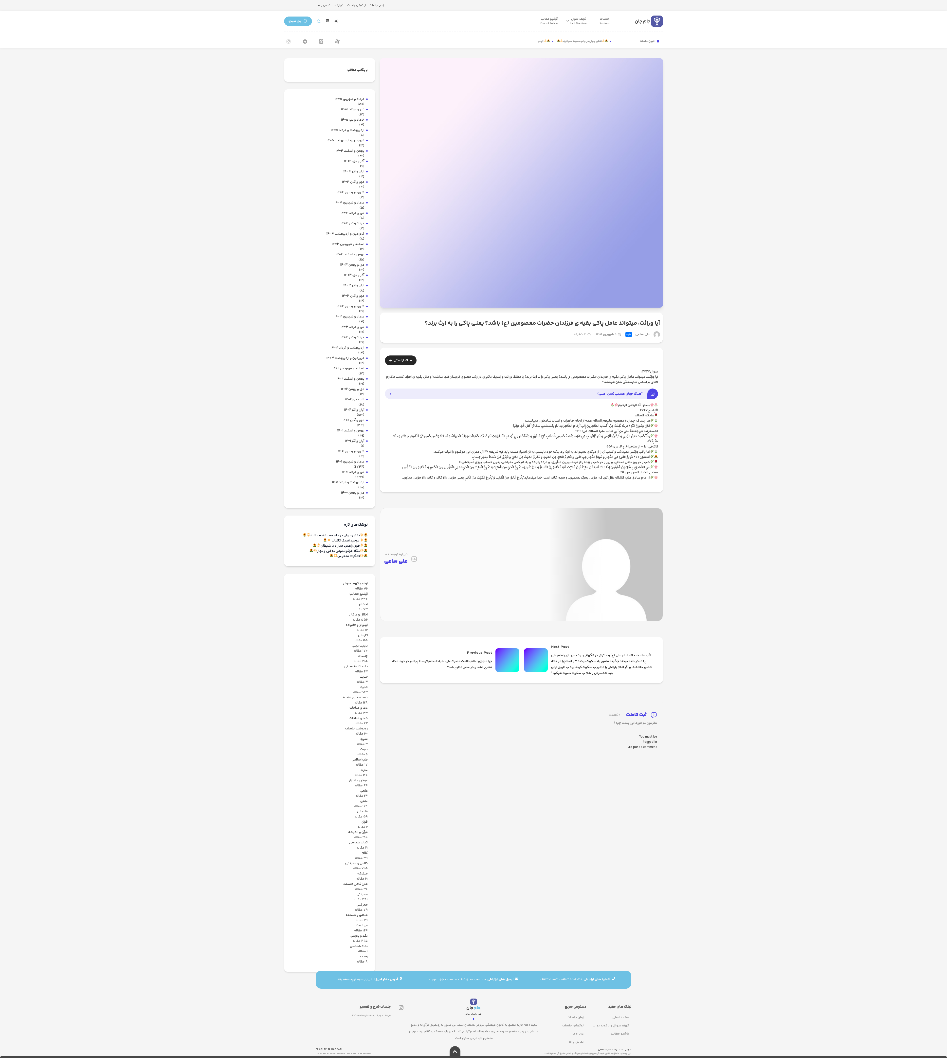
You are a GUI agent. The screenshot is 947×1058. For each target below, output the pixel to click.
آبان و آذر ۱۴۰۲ (354, 410)
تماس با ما (323, 5)
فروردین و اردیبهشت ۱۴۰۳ (345, 358)
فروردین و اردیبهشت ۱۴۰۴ (345, 234)
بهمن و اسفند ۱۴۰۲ (350, 379)
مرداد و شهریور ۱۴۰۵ (349, 99)
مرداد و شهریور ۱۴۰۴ (349, 202)
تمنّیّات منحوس (348, 556)
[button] (298, 21)
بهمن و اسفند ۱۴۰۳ (350, 254)
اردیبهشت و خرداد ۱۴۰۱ (348, 482)
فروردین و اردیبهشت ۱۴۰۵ (345, 140)
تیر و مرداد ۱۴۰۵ (352, 109)
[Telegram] (304, 41)
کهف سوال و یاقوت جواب (611, 1025)
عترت (628, 334)
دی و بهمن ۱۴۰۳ (352, 265)
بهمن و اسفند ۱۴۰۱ (350, 430)
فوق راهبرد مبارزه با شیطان (340, 546)
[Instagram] (288, 41)
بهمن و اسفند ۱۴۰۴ (350, 151)
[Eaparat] (337, 41)
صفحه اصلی (620, 1017)
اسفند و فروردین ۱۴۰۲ (348, 368)
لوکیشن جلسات (356, 5)
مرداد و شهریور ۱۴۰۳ (349, 316)
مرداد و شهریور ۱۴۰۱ (350, 461)
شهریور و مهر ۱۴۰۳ (350, 306)
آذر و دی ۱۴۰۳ (354, 275)
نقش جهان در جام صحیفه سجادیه (599, 41)
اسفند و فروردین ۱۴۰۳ (348, 244)
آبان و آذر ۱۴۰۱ (354, 441)
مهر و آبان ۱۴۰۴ (353, 182)
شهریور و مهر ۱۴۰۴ (350, 192)
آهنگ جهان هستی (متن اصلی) (619, 393)
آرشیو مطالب (549, 21)
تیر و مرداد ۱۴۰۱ (353, 472)
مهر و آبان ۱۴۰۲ (353, 420)
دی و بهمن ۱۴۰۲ (352, 389)
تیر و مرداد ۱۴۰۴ (352, 213)
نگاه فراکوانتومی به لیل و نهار (338, 551)
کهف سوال (578, 21)
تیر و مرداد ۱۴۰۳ (352, 327)
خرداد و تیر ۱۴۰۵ (352, 120)
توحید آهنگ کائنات (549, 41)
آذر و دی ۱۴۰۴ (354, 161)
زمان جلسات (376, 5)
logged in (650, 742)
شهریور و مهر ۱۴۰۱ (351, 451)
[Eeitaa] (321, 41)
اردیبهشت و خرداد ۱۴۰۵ (347, 130)
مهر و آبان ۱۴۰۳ (353, 296)
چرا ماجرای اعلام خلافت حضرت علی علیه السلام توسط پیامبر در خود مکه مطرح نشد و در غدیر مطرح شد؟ (442, 664)
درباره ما (339, 5)
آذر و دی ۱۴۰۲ (354, 399)
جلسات (604, 21)
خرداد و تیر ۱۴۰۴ (352, 223)
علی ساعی (642, 334)
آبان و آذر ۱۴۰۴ (353, 171)
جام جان (643, 21)
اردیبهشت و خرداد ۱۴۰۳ (347, 348)
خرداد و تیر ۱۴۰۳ (352, 337)
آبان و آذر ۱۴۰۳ (353, 285)
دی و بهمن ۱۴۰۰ (352, 493)
